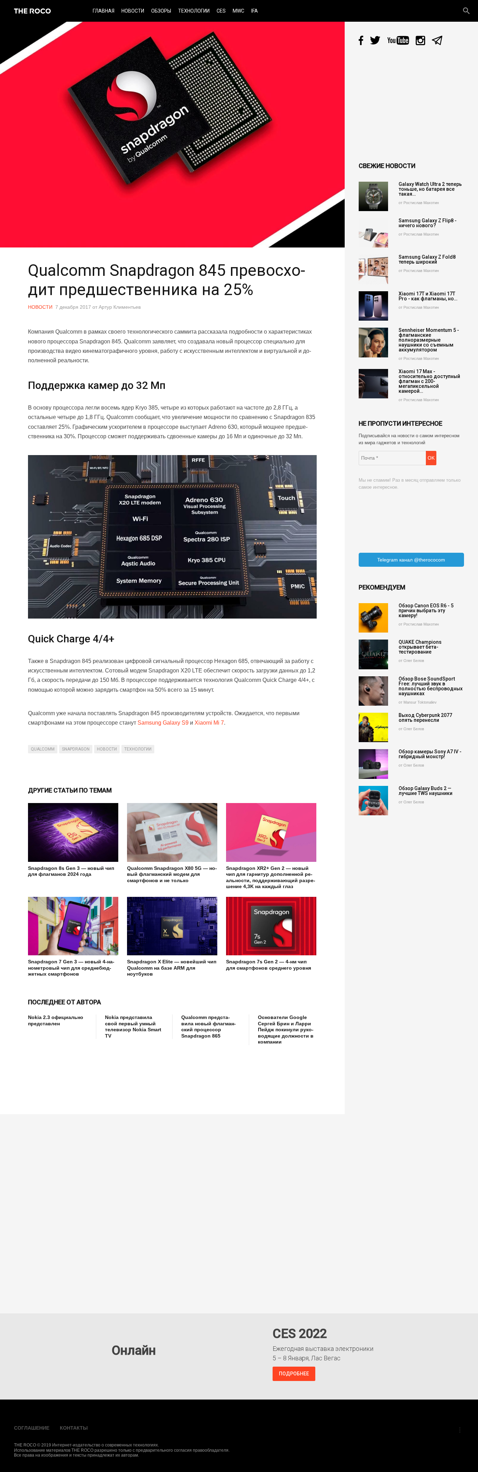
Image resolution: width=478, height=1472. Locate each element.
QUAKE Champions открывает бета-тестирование (420, 647)
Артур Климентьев (120, 307)
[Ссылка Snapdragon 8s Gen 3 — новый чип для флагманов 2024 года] (73, 832)
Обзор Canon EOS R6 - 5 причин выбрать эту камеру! (426, 610)
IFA (254, 11)
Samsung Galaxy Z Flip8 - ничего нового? (428, 223)
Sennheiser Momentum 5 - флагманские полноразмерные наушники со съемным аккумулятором (429, 340)
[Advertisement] (155, 1075)
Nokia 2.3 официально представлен (55, 1020)
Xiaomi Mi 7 (209, 723)
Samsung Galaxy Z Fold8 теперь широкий (427, 259)
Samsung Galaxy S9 (163, 723)
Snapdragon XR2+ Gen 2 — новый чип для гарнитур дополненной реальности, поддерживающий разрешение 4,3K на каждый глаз (270, 877)
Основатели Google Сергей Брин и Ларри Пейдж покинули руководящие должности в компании (286, 1029)
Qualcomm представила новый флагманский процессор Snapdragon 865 (208, 1026)
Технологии (194, 11)
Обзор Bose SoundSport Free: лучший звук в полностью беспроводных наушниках (431, 686)
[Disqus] (174, 1208)
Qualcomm (43, 749)
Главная (103, 11)
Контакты (74, 1428)
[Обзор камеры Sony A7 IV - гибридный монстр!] (373, 764)
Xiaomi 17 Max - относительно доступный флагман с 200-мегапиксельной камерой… (429, 381)
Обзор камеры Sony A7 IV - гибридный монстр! (430, 754)
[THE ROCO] (32, 11)
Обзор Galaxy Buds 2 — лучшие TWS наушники (425, 791)
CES (221, 11)
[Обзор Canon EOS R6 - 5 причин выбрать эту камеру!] (373, 618)
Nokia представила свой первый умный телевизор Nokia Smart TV (133, 1026)
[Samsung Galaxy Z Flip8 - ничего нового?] (373, 232)
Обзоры (161, 11)
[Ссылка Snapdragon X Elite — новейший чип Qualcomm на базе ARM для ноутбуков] (172, 926)
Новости (132, 11)
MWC (238, 11)
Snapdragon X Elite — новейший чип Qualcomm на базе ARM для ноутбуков (171, 968)
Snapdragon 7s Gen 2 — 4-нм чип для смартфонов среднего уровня (268, 965)
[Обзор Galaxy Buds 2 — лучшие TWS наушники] (373, 800)
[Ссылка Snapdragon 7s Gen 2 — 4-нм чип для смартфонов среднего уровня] (271, 926)
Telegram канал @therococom (411, 560)
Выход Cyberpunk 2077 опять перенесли (425, 717)
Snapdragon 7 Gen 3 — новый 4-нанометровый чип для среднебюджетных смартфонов (71, 968)
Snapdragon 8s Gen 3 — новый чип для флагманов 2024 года (71, 871)
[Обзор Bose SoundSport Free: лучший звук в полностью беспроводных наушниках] (373, 691)
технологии (138, 749)
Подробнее (294, 1373)
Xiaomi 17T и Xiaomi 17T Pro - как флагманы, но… (428, 296)
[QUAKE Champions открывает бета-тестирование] (373, 654)
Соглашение (31, 1428)
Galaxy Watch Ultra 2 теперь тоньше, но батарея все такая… (430, 189)
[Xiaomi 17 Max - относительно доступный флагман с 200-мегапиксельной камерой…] (373, 383)
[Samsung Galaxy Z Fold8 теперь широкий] (373, 269)
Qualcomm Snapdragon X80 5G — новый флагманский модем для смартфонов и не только (172, 874)
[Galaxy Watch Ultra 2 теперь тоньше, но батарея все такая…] (373, 196)
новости (107, 749)
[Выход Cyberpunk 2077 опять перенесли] (373, 727)
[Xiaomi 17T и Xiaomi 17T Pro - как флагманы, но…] (373, 306)
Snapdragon (76, 749)
